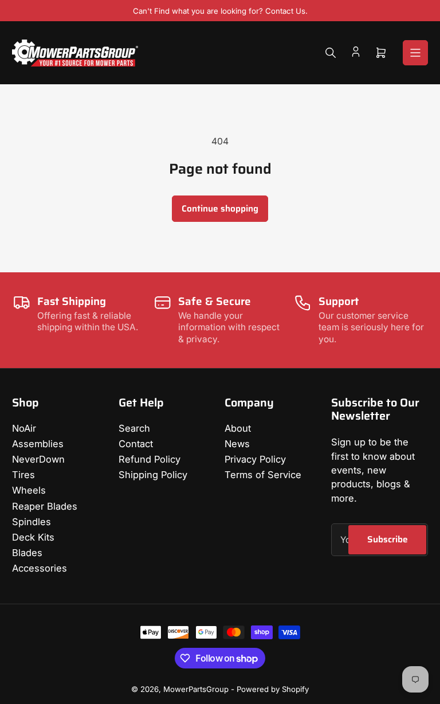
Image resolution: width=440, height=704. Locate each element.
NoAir (24, 428)
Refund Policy (149, 459)
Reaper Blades (44, 506)
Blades (27, 552)
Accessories (39, 568)
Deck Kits (33, 537)
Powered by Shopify (273, 689)
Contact (136, 443)
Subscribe (387, 539)
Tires (23, 474)
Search (134, 428)
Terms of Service (263, 474)
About (238, 428)
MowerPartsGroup (196, 689)
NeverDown (38, 459)
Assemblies (38, 443)
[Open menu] (415, 52)
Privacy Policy (255, 459)
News (237, 443)
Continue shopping (220, 208)
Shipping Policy (153, 474)
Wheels (29, 490)
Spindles (31, 521)
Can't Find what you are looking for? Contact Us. (220, 10)
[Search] (330, 52)
